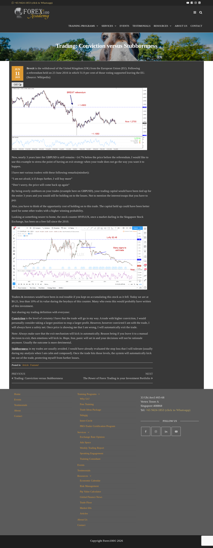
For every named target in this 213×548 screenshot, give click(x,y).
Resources (161, 26)
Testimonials (141, 26)
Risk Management (89, 486)
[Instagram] (155, 431)
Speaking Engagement (91, 453)
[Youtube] (176, 431)
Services (107, 26)
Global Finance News (91, 497)
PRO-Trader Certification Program (97, 426)
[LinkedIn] (166, 431)
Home (17, 394)
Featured (34, 365)
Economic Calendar (90, 480)
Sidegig (84, 415)
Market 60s (86, 508)
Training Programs (81, 26)
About (17, 410)
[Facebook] (145, 431)
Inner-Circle (86, 420)
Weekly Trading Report (92, 448)
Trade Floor (86, 502)
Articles (84, 513)
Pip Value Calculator (90, 491)
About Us (181, 26)
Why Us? (85, 398)
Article (25, 365)
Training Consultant (90, 459)
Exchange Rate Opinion (92, 437)
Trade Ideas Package (90, 409)
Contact (196, 26)
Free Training (87, 404)
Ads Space (85, 442)
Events (124, 26)
